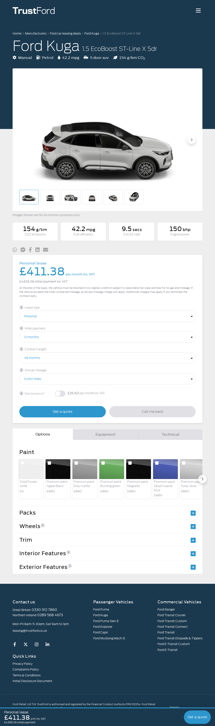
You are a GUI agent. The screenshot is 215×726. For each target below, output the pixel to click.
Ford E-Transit (167, 650)
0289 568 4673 (50, 615)
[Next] (202, 479)
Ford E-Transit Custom (173, 644)
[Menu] (198, 10)
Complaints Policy (26, 669)
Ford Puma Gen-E (106, 621)
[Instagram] (36, 645)
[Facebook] (14, 645)
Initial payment (35, 328)
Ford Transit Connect (172, 626)
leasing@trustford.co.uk (30, 630)
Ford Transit (166, 632)
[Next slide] (191, 139)
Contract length (35, 349)
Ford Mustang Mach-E (109, 638)
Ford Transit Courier (171, 615)
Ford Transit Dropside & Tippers (179, 638)
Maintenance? (35, 393)
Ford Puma (101, 609)
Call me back (152, 412)
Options (42, 434)
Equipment (106, 434)
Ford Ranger (166, 609)
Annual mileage (35, 370)
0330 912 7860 (44, 610)
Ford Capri (100, 632)
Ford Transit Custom (172, 621)
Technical (171, 434)
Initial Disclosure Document (32, 681)
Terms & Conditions (27, 675)
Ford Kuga (100, 615)
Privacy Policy (22, 663)
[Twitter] (25, 645)
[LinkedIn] (47, 645)
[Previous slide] (23, 139)
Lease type (32, 307)
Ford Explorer (102, 626)
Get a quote (62, 412)
